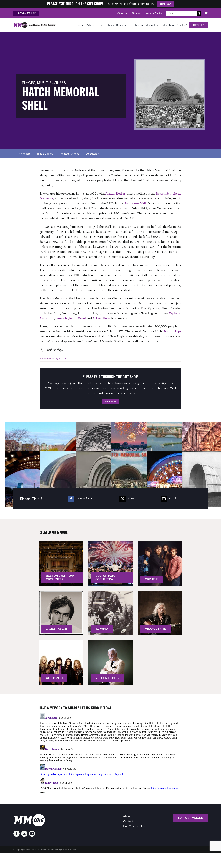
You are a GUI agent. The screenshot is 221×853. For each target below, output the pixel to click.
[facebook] (16, 834)
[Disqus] (110, 752)
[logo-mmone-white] (29, 815)
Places (28, 82)
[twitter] (24, 834)
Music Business (51, 82)
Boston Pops (172, 331)
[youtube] (32, 834)
